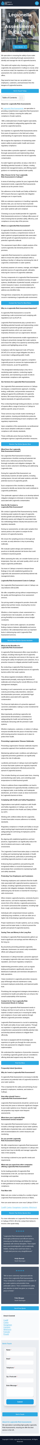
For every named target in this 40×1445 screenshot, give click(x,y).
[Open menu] (37, 3)
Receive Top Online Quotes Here (20, 444)
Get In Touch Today (20, 91)
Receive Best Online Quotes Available (20, 640)
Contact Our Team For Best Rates (20, 303)
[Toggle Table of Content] (20, 98)
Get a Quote (19, 47)
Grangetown (16, 1207)
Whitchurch (33, 1207)
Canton (9, 1207)
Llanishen (25, 1207)
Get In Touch (20, 1414)
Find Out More (20, 1063)
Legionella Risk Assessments (13, 108)
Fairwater (6, 1332)
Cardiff (3, 1207)
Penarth (6, 1334)
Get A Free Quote (20, 1308)
